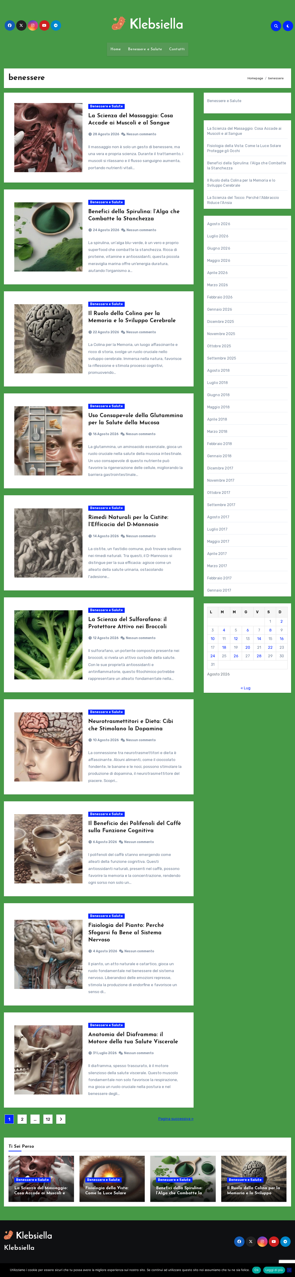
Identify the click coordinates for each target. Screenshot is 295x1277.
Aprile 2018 (217, 419)
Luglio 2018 (217, 382)
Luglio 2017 (217, 529)
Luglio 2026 (217, 236)
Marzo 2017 (217, 566)
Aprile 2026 (217, 273)
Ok (256, 1270)
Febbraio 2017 (219, 578)
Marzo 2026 (217, 285)
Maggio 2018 (218, 407)
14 (259, 639)
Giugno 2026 (218, 248)
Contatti (177, 49)
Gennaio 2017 (219, 590)
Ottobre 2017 (218, 492)
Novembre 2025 (221, 334)
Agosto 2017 (218, 517)
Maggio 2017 (218, 541)
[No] (289, 1270)
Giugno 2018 (218, 395)
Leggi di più (274, 1270)
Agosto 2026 (218, 224)
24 (212, 656)
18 (224, 647)
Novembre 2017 (221, 480)
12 (48, 1119)
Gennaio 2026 (219, 309)
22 (270, 647)
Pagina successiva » (176, 1119)
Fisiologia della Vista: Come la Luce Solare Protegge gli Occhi (106, 1193)
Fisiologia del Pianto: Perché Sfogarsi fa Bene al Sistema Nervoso (126, 933)
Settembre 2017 (221, 505)
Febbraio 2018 (219, 444)
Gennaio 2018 (219, 456)
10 (213, 639)
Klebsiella (19, 1248)
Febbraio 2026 (220, 297)
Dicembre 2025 (220, 321)
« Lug (246, 688)
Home (115, 49)
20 (247, 647)
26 (236, 656)
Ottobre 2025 (219, 346)
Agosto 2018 (218, 370)
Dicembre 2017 (220, 468)
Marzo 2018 (217, 431)
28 (259, 656)
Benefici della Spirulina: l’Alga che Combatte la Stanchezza (179, 1193)
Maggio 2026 (218, 260)
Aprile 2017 (217, 553)
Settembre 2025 (221, 358)
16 (282, 639)
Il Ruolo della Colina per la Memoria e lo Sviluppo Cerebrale (253, 1193)
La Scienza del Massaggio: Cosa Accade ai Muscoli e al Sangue (41, 1193)
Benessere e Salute (145, 49)
